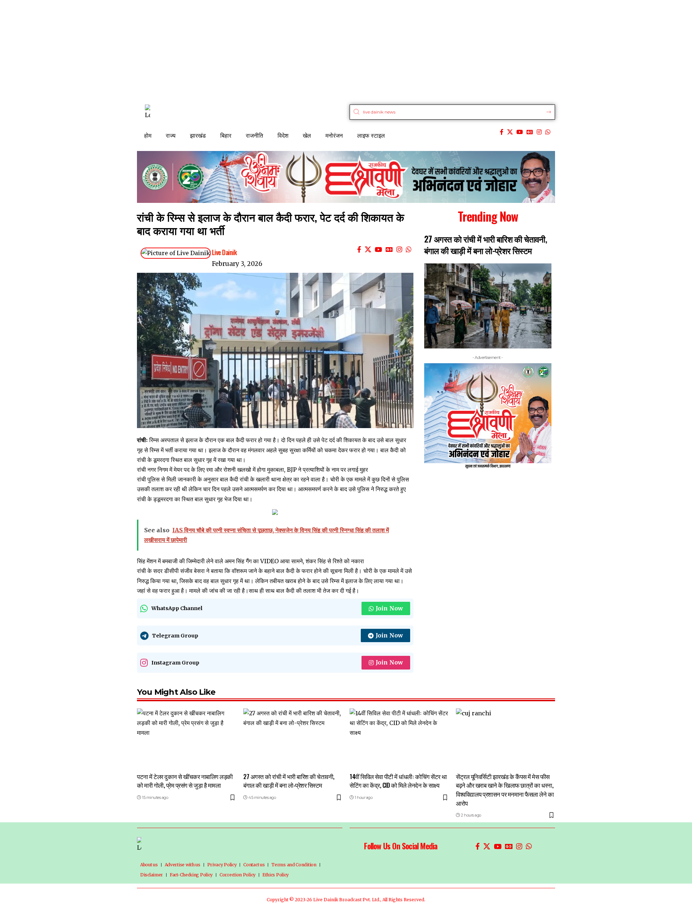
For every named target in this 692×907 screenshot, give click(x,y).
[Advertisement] (216, 50)
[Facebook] (501, 132)
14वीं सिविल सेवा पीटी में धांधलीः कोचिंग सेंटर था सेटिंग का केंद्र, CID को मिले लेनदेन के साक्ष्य (398, 781)
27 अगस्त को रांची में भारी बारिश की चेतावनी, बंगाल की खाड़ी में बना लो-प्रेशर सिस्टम (485, 245)
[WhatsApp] (548, 132)
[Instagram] (539, 132)
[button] (425, 447)
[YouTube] (520, 132)
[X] (510, 132)
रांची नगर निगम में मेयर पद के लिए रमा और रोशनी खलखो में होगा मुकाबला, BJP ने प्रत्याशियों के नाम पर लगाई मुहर (252, 469)
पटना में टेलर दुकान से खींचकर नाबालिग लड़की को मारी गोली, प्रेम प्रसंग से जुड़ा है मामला (185, 781)
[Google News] (530, 132)
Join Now (389, 608)
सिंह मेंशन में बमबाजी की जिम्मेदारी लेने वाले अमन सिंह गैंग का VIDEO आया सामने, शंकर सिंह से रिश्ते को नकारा (250, 561)
